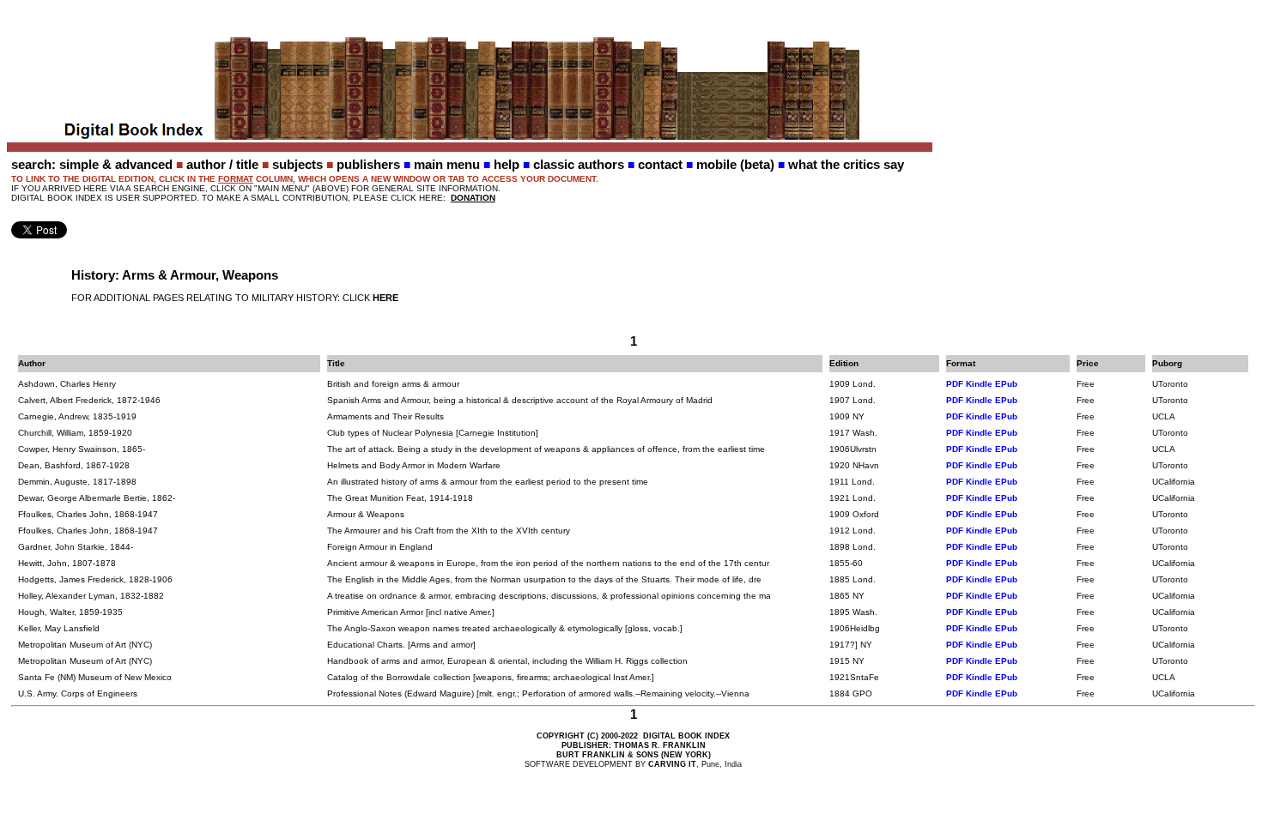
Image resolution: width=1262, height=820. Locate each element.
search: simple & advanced (92, 164)
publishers (368, 164)
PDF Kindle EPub (981, 384)
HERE (385, 297)
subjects (297, 164)
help (506, 164)
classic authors (578, 164)
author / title (222, 164)
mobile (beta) (735, 164)
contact (660, 164)
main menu (447, 164)
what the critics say (846, 164)
